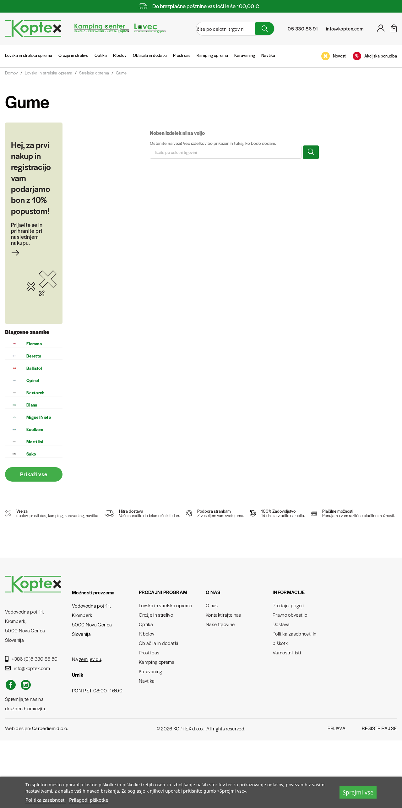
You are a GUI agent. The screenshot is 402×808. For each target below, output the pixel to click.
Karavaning (244, 55)
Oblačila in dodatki (150, 55)
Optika (101, 55)
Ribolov (120, 55)
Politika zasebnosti (45, 800)
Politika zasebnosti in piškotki (294, 638)
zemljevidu (90, 659)
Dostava (281, 624)
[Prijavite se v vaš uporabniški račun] (381, 30)
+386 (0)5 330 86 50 (34, 658)
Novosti (339, 56)
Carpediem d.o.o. (50, 728)
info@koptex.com (32, 668)
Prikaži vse (34, 474)
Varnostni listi (287, 652)
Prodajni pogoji (288, 605)
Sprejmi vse (358, 792)
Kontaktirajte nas (223, 614)
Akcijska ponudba (380, 56)
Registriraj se (379, 728)
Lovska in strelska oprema (28, 55)
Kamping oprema (212, 55)
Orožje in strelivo (73, 55)
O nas (212, 605)
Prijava (336, 728)
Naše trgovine (220, 624)
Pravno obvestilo (290, 614)
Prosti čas (181, 55)
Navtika (268, 55)
